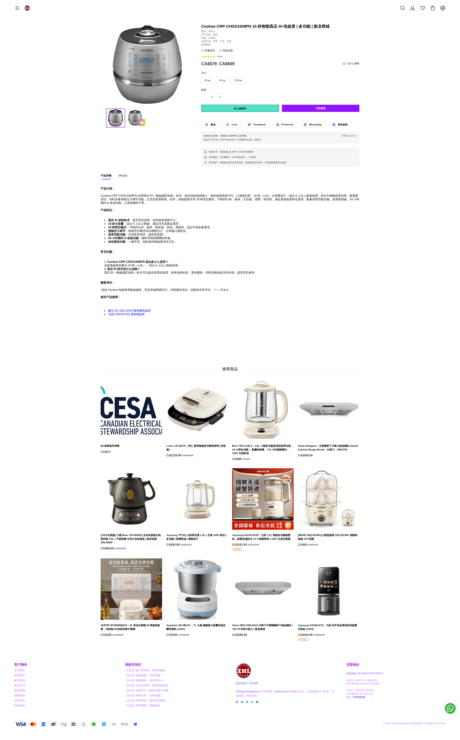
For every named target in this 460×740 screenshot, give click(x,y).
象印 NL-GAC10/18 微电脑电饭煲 (129, 310)
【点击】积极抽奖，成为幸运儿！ (145, 680)
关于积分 (19, 700)
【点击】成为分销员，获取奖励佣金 (146, 685)
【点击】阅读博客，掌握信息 (142, 705)
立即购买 (321, 108)
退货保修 (19, 690)
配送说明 (19, 680)
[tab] (106, 176)
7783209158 (359, 697)
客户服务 (20, 664)
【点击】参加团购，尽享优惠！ (144, 675)
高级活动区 (133, 664)
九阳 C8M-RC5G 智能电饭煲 (126, 314)
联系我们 (19, 675)
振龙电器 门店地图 (247, 683)
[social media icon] (237, 702)
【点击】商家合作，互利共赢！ (144, 695)
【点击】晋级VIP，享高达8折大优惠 (147, 690)
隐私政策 (19, 695)
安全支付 (19, 685)
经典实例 (19, 705)
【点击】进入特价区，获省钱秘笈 (145, 670)
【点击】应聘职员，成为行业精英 (145, 700)
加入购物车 (240, 108)
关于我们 (19, 670)
